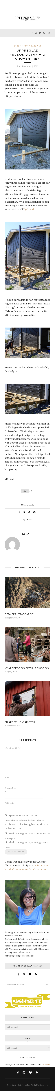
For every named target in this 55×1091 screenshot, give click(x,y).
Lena (29, 519)
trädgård (35, 46)
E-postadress (10, 790)
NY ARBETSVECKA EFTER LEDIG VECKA (27, 668)
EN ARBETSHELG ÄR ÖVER (20, 722)
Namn (8, 777)
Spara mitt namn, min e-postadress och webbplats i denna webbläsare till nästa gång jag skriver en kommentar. (26, 822)
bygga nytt (21, 46)
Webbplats (9, 803)
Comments (27, 505)
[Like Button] (25, 491)
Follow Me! (46, 1064)
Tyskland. (28, 209)
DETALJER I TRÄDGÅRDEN (20, 614)
